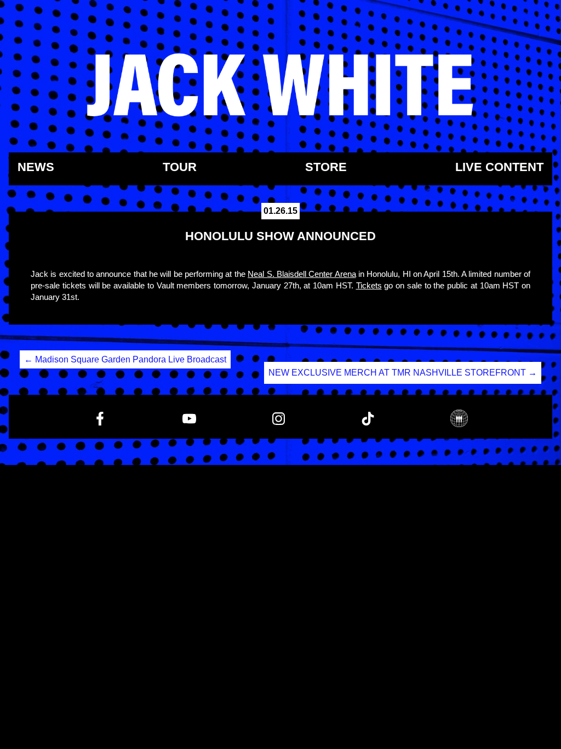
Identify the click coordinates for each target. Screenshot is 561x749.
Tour (180, 167)
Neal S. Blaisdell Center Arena (302, 274)
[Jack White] (280, 85)
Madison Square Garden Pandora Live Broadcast (125, 359)
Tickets (369, 285)
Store (326, 167)
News (36, 167)
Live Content (499, 167)
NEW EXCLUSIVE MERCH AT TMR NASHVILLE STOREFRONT (402, 372)
